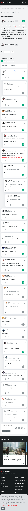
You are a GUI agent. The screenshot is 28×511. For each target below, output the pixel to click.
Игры (2, 491)
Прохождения (4, 486)
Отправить (6, 431)
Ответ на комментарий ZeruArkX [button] (11, 291)
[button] (3, 78)
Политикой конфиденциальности (9, 505)
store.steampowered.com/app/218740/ (12, 157)
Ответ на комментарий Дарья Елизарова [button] (13, 86)
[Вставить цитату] (22, 428)
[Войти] (23, 2)
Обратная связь (19, 489)
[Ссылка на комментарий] (25, 71)
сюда (14, 26)
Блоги (7, 8)
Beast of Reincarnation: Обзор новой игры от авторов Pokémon (13, 460)
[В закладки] (15, 12)
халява (7, 51)
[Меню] (26, 2)
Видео (2, 483)
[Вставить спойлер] (25, 428)
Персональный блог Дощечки (17, 8)
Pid (12, 51)
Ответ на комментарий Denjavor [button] (11, 169)
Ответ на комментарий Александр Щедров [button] (14, 138)
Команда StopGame (20, 480)
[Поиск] (19, 2)
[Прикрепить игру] (16, 428)
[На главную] (6, 2)
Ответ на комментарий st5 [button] (11, 306)
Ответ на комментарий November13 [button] (13, 184)
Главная (3, 8)
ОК (3, 508)
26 (8, 12)
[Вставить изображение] (19, 428)
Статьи (3, 480)
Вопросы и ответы (19, 477)
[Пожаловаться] (18, 12)
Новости (3, 477)
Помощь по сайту (19, 486)
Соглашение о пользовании (18, 493)
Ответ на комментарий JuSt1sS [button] (11, 345)
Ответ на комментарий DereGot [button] (11, 414)
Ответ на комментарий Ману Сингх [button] (13, 360)
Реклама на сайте (19, 483)
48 (23, 463)
